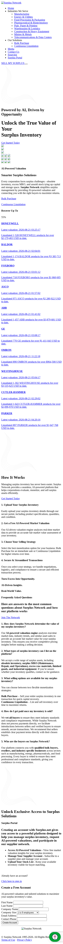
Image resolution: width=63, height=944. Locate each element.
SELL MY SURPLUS (13, 63)
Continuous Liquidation (26, 46)
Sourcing (12, 54)
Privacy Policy (24, 940)
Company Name (9, 909)
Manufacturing (21, 14)
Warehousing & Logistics (27, 28)
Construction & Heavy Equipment (31, 31)
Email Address (8, 915)
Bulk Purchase (21, 43)
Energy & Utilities (23, 17)
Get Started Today (10, 142)
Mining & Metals (23, 34)
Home (11, 8)
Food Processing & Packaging (29, 19)
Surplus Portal (15, 57)
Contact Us (13, 51)
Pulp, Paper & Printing (25, 25)
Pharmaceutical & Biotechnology (31, 22)
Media (11, 49)
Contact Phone (8, 919)
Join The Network (10, 617)
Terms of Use (8, 940)
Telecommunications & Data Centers (33, 37)
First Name (7, 902)
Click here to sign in (11, 881)
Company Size (8, 912)
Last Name (6, 905)
